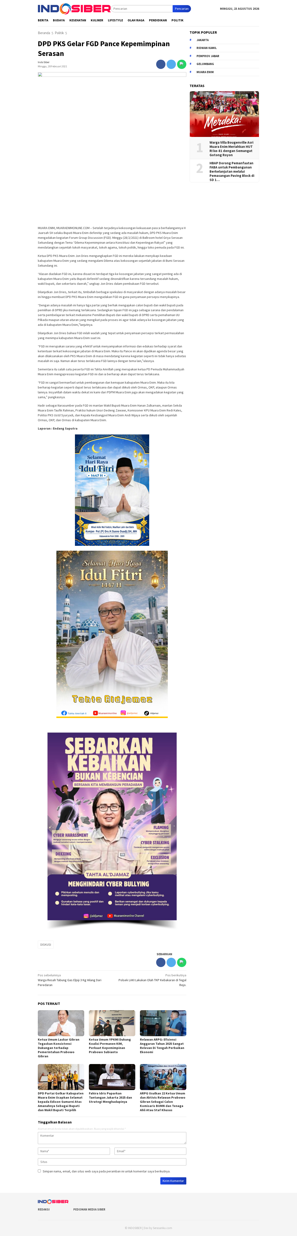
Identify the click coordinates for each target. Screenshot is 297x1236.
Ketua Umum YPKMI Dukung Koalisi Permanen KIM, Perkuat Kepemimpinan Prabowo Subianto (110, 1045)
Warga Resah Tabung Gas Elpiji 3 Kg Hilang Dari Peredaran (69, 980)
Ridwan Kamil (207, 48)
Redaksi (44, 1209)
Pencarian (182, 8)
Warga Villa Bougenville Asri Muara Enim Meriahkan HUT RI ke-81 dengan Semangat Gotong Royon (231, 148)
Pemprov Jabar (208, 56)
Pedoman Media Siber (89, 1209)
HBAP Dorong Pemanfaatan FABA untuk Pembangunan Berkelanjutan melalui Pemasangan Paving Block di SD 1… (232, 171)
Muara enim (205, 72)
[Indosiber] (74, 8)
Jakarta (203, 40)
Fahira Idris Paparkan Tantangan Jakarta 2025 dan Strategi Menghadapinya (110, 1097)
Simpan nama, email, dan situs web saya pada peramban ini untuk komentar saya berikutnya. (106, 1171)
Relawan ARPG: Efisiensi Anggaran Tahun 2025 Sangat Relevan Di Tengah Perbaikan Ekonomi (162, 1045)
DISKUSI (45, 944)
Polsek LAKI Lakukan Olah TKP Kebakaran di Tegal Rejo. (152, 980)
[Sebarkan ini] (160, 64)
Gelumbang (205, 64)
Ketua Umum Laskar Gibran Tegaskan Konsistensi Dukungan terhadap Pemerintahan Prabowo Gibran (58, 1047)
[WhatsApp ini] (181, 64)
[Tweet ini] (171, 64)
